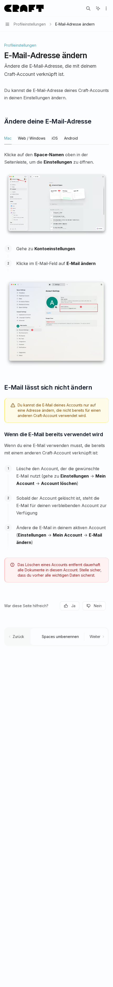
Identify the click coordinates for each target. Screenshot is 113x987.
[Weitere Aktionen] (106, 8)
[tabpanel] (56, 194)
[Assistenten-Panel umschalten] (98, 8)
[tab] (8, 138)
